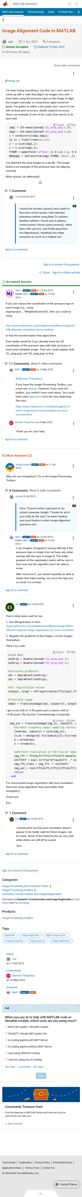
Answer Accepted (16, 47)
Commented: (13, 970)
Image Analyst (23, 464)
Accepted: (12, 987)
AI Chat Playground (69, 11)
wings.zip (13, 80)
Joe (10, 41)
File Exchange (36, 11)
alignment (10, 935)
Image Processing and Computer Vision (25, 886)
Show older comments (67, 65)
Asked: (10, 953)
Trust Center (8, 1162)
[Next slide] (75, 12)
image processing (14, 941)
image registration (60, 941)
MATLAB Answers (25, 4)
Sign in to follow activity (66, 272)
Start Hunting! (15, 1123)
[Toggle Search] (69, 4)
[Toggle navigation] (3, 20)
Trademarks (25, 1162)
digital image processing (58, 935)
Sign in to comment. (16, 249)
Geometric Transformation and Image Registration (32, 894)
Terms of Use (32, 1167)
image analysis (37, 941)
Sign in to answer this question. (61, 264)
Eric (18, 604)
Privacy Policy (42, 1162)
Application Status (12, 1167)
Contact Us (49, 1167)
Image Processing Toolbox (17, 890)
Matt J (18, 290)
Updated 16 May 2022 (51, 47)
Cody (51, 11)
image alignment (30, 935)
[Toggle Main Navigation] (76, 4)
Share (46, 272)
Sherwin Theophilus (25, 422)
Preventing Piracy (62, 1162)
